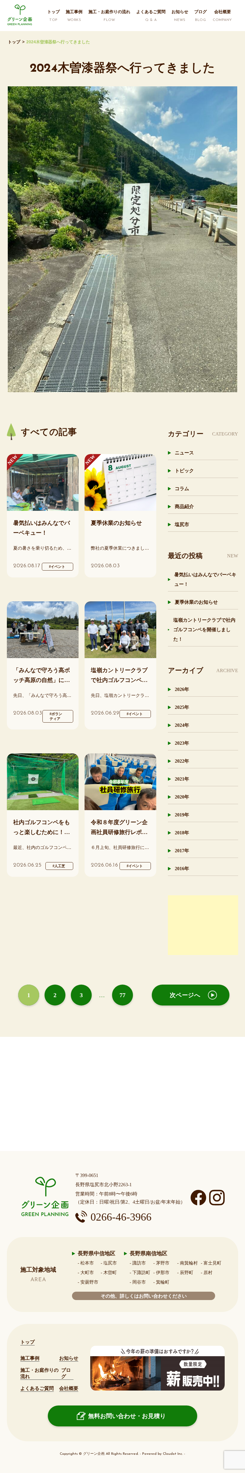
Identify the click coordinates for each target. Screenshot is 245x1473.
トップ (14, 42)
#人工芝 (59, 866)
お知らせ (68, 1358)
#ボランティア (56, 716)
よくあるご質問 (37, 1388)
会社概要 (68, 1388)
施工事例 (29, 1358)
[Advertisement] (203, 925)
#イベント (57, 567)
